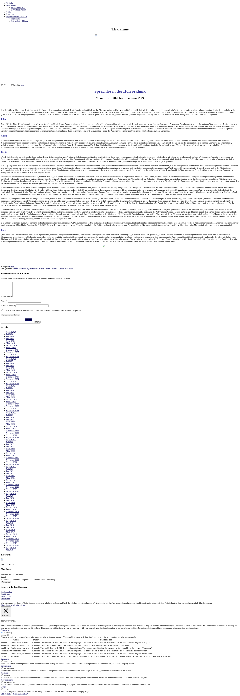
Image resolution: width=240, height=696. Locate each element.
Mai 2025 (10, 366)
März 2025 (10, 370)
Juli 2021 (9, 469)
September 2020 (12, 491)
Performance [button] (6, 666)
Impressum (15, 19)
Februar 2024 (11, 399)
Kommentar (6, 297)
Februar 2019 (11, 534)
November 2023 (12, 406)
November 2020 (12, 487)
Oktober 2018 (11, 543)
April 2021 (10, 476)
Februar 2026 (11, 345)
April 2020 (10, 503)
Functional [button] (5, 659)
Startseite (9, 3)
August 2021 (11, 467)
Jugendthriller (32, 269)
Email (3, 577)
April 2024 (10, 395)
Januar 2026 (11, 348)
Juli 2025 (9, 361)
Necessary (8, 633)
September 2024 (12, 384)
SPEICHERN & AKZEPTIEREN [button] (14, 694)
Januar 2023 (11, 428)
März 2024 (10, 397)
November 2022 (12, 433)
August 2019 (11, 521)
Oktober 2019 (11, 516)
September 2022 (12, 437)
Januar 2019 (11, 536)
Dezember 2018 (12, 539)
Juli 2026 (9, 334)
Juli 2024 (9, 388)
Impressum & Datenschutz (16, 16)
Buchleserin (5, 594)
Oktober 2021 (11, 462)
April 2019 (10, 530)
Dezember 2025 (12, 350)
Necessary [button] (5, 630)
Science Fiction (44, 269)
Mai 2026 (10, 339)
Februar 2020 (11, 507)
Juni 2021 (10, 471)
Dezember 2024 (12, 377)
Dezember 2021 (12, 458)
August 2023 (11, 413)
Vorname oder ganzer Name (12, 574)
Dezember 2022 (12, 431)
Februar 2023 (11, 426)
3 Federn (15, 269)
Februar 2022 (11, 453)
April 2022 (10, 449)
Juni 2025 (10, 363)
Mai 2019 (10, 527)
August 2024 (11, 386)
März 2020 (10, 505)
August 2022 (11, 440)
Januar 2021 (11, 482)
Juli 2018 (9, 550)
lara (22, 85)
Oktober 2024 (11, 381)
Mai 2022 (10, 446)
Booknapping (6, 592)
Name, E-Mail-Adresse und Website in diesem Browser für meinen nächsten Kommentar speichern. (43, 310)
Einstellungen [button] (6, 605)
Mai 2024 (10, 392)
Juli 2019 (9, 523)
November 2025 (12, 352)
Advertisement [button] (6, 680)
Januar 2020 (11, 509)
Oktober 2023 (11, 408)
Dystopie (22, 269)
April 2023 (10, 422)
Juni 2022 (10, 444)
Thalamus (54, 269)
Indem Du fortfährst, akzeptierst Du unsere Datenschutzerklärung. (30, 580)
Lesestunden (6, 596)
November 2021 (12, 460)
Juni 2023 (10, 417)
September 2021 (12, 464)
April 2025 (10, 368)
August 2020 (11, 494)
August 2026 (11, 332)
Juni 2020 (10, 498)
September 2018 (12, 545)
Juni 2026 (10, 336)
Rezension (13, 266)
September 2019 (12, 518)
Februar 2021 (11, 480)
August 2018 (11, 547)
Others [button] (3, 687)
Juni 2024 (10, 390)
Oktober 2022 (11, 435)
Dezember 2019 (12, 512)
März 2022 (10, 451)
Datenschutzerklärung (19, 21)
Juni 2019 (10, 525)
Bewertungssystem (18, 10)
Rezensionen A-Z (18, 7)
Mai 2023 (10, 419)
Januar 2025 (11, 375)
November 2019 (12, 514)
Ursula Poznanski (66, 269)
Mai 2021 (10, 473)
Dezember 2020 (12, 485)
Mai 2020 (10, 500)
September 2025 (12, 357)
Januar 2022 (11, 455)
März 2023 (10, 424)
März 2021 (10, 478)
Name (4, 301)
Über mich (10, 14)
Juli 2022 (9, 442)
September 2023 (12, 410)
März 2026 (10, 343)
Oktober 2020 (11, 489)
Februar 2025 (11, 372)
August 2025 (11, 359)
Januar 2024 (11, 401)
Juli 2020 (9, 496)
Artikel (9, 12)
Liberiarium (5, 599)
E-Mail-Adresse (8, 306)
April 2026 (10, 341)
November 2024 (12, 379)
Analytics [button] (4, 673)
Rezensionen (11, 5)
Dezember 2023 (12, 404)
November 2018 (12, 541)
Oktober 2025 (11, 354)
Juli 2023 (9, 415)
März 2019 (10, 532)
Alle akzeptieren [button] (18, 605)
